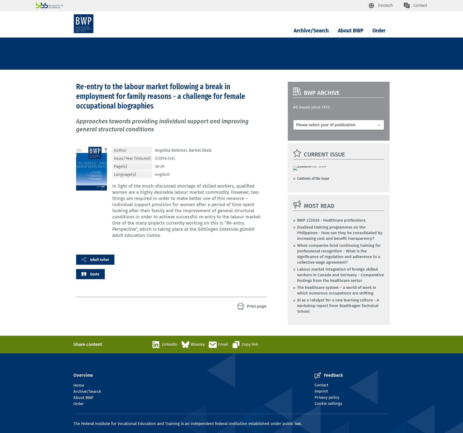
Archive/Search (311, 31)
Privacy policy (327, 397)
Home (78, 385)
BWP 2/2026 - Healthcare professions (331, 220)
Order (379, 31)
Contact (321, 385)
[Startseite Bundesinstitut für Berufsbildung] (199, 6)
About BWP (350, 31)
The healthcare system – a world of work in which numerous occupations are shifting (336, 290)
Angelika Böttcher (171, 150)
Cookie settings (328, 403)
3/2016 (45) (165, 158)
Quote (94, 274)
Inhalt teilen (99, 259)
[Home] (83, 23)
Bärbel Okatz (200, 150)
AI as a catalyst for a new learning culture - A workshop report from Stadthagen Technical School (338, 306)
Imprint (321, 391)
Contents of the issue (313, 178)
